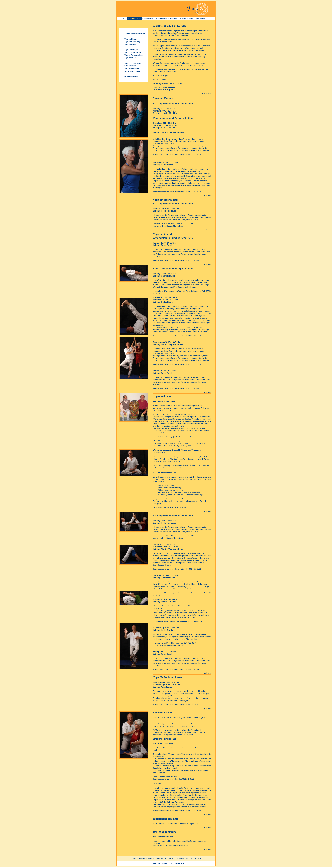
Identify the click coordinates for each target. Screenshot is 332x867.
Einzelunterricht (130, 66)
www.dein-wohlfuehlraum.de (176, 846)
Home (124, 18)
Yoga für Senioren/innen (133, 63)
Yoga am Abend (130, 44)
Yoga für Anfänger (131, 50)
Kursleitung (159, 18)
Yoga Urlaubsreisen (177, 863)
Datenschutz (200, 18)
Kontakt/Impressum (186, 18)
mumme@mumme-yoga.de (191, 621)
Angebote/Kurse (134, 18)
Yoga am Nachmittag (132, 42)
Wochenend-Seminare (159, 863)
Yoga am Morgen (131, 39)
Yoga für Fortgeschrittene (134, 55)
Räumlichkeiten (171, 18)
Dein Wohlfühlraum (132, 76)
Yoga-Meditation (130, 58)
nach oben (207, 94)
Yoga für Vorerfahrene (133, 52)
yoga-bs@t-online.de (167, 88)
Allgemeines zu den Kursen (135, 33)
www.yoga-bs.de (168, 90)
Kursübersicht (147, 18)
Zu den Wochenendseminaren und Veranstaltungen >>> (175, 824)
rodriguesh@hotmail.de (173, 226)
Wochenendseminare (132, 71)
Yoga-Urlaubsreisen (132, 68)
